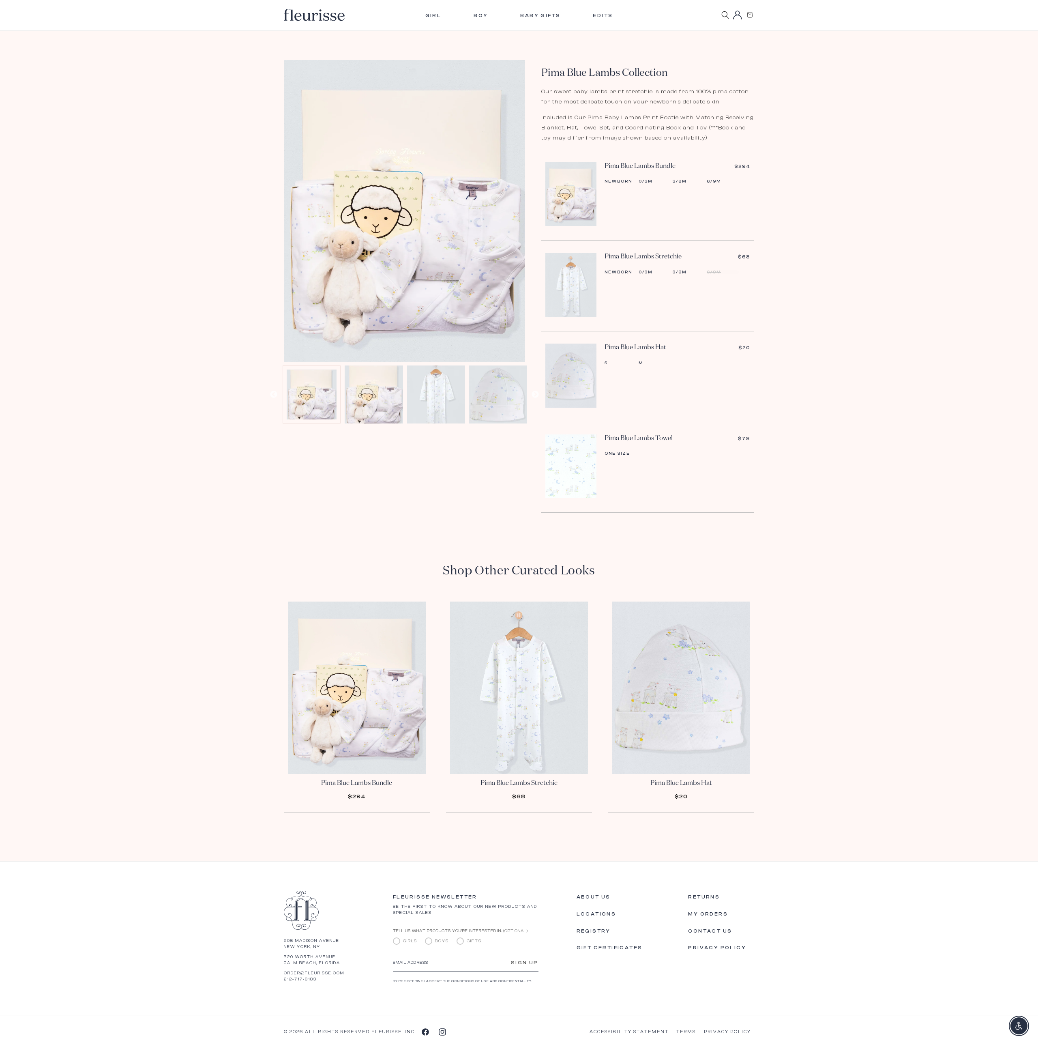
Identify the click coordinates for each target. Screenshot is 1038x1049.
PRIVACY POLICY (727, 1031)
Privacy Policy (717, 947)
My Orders (708, 914)
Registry (594, 931)
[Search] (725, 15)
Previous (274, 395)
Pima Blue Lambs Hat (635, 347)
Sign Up (524, 962)
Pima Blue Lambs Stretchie (643, 257)
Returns (704, 897)
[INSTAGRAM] (441, 1032)
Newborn (618, 181)
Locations (596, 914)
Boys (442, 941)
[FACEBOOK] (424, 1032)
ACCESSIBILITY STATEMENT (629, 1031)
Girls (410, 941)
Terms (686, 1031)
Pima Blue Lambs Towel (639, 438)
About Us (594, 897)
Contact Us (710, 931)
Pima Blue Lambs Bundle (640, 166)
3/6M (679, 181)
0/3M (645, 181)
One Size (617, 453)
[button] (750, 15)
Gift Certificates (610, 947)
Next (535, 395)
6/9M (714, 181)
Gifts (474, 941)
